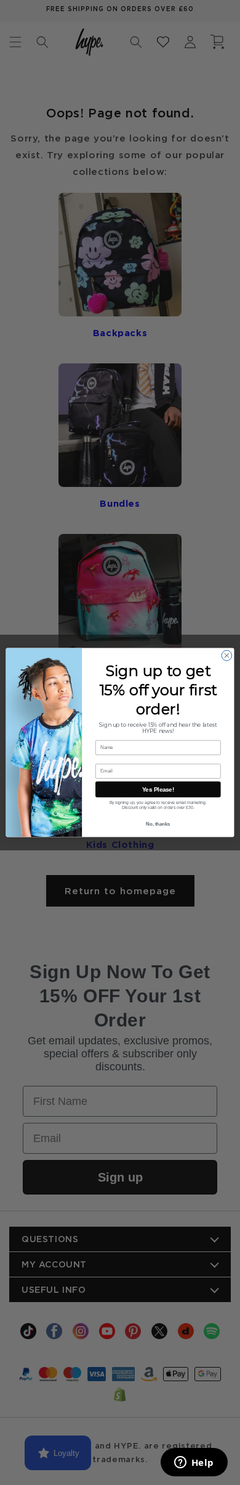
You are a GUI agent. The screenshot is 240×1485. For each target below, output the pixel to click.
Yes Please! (158, 789)
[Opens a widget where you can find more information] (194, 1463)
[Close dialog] (227, 655)
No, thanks (158, 823)
